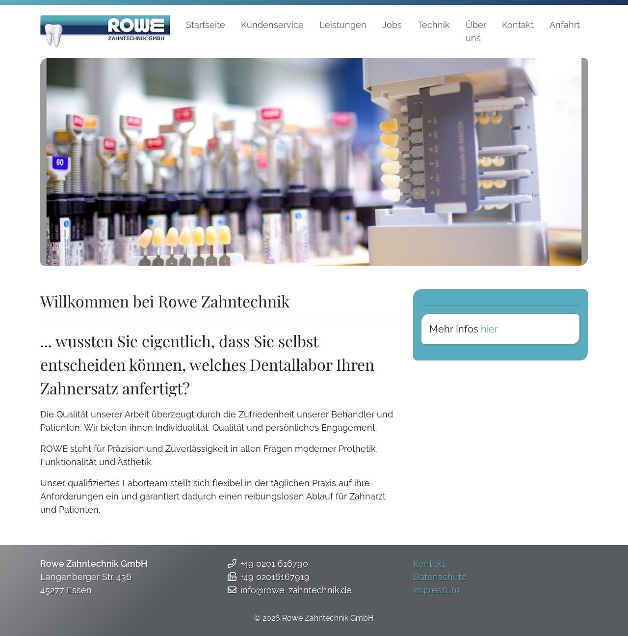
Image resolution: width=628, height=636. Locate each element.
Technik (434, 25)
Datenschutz (439, 577)
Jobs (392, 25)
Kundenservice (272, 25)
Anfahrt (565, 25)
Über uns (476, 31)
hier (489, 329)
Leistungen (342, 25)
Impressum (436, 590)
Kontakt (518, 25)
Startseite (205, 25)
